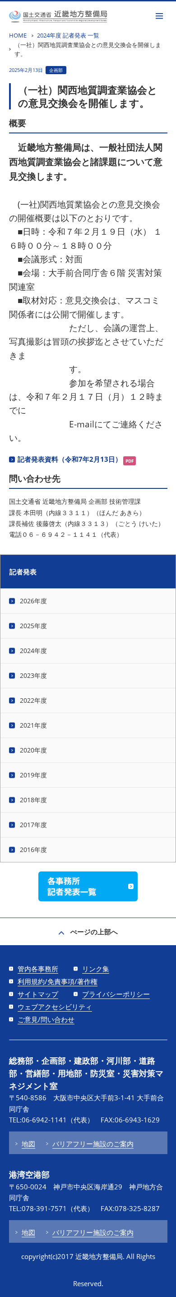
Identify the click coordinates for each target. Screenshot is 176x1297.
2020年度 (33, 750)
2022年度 (33, 700)
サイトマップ (38, 994)
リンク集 (95, 968)
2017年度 (33, 824)
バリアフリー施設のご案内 (93, 1143)
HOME (18, 35)
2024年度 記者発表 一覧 (68, 35)
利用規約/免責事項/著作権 (57, 981)
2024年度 (33, 650)
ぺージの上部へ (94, 931)
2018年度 (33, 799)
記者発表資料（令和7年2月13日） (70, 459)
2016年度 (33, 849)
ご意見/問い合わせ (46, 1019)
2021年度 (33, 725)
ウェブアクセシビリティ (55, 1006)
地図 (28, 1143)
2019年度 (33, 775)
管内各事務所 (38, 968)
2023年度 (33, 675)
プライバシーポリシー (116, 994)
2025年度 (33, 625)
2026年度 (33, 600)
